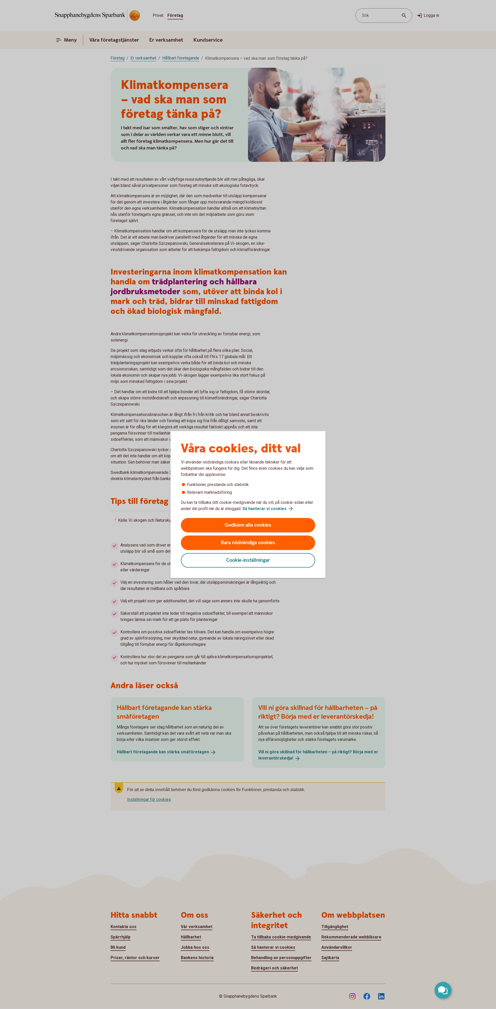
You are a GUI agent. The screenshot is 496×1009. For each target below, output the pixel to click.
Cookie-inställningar (248, 560)
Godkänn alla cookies (248, 525)
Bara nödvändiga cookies (248, 543)
